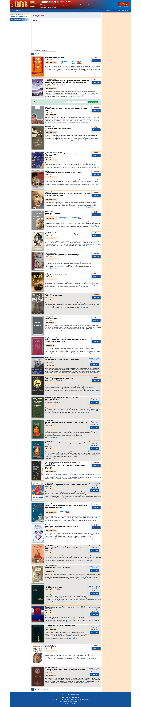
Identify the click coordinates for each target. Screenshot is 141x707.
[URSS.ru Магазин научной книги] (24, 4)
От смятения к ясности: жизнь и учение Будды (62, 234)
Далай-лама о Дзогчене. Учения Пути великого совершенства (62, 360)
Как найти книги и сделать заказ (70, 701)
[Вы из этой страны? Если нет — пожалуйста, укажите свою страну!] (40, 2)
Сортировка (36, 50)
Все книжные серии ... (18, 19)
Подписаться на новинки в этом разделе (48, 102)
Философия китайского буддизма (57, 567)
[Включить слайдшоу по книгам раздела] (57, 50)
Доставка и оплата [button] (94, 5)
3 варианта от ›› (64, 512)
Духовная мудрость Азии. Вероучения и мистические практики (64, 155)
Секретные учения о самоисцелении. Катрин (61, 526)
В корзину (96, 61)
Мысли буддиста (51, 647)
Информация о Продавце (70, 697)
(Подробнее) (88, 71)
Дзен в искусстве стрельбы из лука (58, 128)
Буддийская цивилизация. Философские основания (64, 173)
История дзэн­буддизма (53, 296)
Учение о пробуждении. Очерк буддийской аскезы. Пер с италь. (66, 109)
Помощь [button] (108, 10)
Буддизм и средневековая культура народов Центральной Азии (61, 398)
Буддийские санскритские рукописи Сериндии (62, 255)
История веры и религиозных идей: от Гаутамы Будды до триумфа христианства (66, 506)
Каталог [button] (18, 10)
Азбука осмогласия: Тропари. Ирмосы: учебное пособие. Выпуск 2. (65, 340)
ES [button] (47, 2)
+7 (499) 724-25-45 (65, 2)
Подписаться (93, 102)
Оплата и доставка (70, 703)
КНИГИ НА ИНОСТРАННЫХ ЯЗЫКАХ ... (19, 16)
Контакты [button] (56, 5)
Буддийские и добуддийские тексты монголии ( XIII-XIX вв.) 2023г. (65, 608)
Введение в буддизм (52, 213)
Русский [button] (44, 2)
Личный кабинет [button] (123, 10)
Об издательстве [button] (45, 5)
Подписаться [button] (65, 5)
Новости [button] (74, 5)
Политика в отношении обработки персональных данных (70, 699)
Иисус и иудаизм (51, 318)
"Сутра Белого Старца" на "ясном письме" (60, 625)
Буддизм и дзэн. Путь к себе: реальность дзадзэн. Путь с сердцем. (65, 466)
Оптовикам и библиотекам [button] (49, 7)
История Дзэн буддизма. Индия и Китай (59, 379)
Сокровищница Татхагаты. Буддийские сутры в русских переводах (65, 548)
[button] (52, 2)
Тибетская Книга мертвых (54, 57)
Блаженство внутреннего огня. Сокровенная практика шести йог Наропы (65, 670)
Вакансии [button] (83, 5)
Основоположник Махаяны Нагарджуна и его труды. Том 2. (66, 443)
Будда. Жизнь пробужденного (56, 275)
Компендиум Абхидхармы (54, 588)
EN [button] (50, 2)
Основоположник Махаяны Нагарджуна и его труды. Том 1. (66, 423)
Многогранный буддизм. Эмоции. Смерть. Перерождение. (66, 485)
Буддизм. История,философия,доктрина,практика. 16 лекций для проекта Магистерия (67, 194)
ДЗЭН (35, 20)
